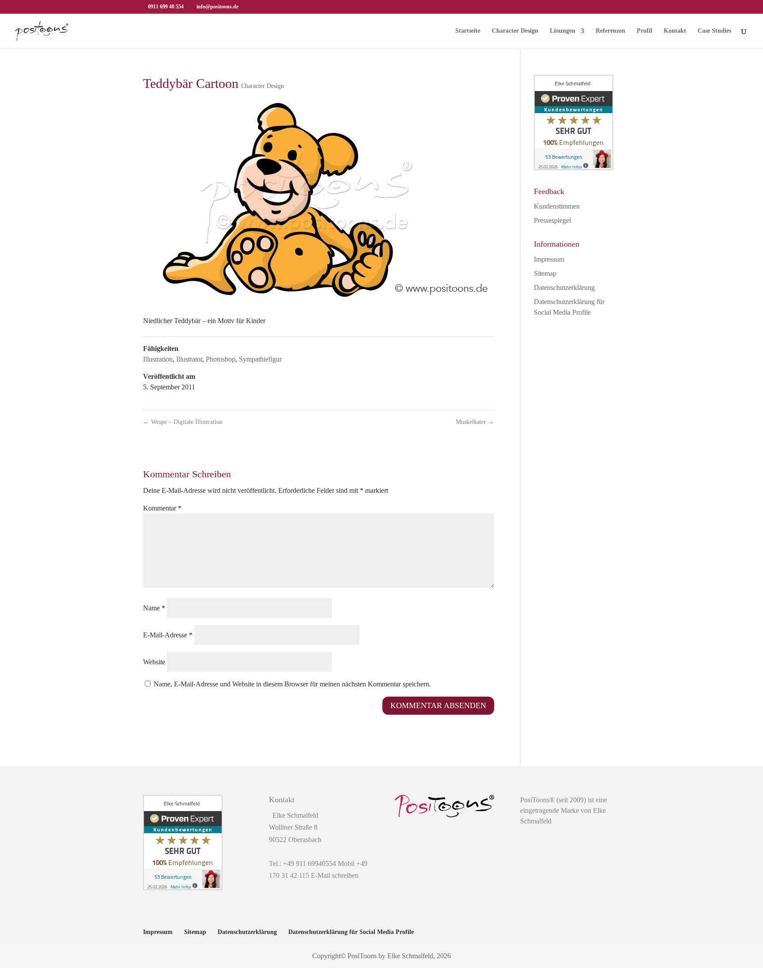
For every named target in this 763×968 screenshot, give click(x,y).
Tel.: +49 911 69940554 (302, 863)
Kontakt (675, 31)
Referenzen (610, 31)
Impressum (549, 259)
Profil (644, 31)
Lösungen (562, 31)
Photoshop (220, 359)
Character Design (515, 31)
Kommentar (162, 508)
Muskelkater (475, 422)
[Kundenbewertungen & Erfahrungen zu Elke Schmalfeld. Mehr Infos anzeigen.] (573, 167)
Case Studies (714, 31)
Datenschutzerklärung (564, 287)
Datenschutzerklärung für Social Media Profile (351, 932)
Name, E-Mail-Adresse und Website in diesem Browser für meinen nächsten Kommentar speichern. (292, 684)
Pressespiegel (552, 220)
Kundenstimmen (557, 206)
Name (154, 608)
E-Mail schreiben (335, 875)
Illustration (158, 359)
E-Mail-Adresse (168, 635)
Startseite (467, 31)
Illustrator (189, 359)
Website (154, 662)
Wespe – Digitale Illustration (183, 422)
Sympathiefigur (260, 359)
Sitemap (545, 273)
